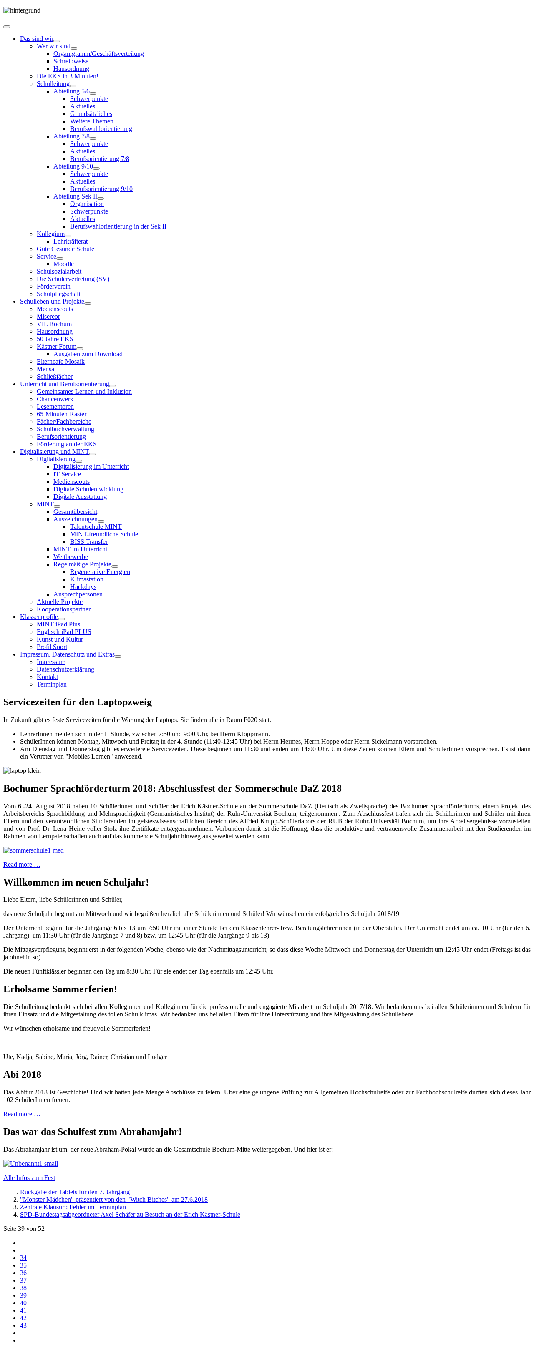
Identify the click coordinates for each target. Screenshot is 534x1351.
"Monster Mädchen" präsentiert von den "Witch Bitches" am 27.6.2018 (114, 1199)
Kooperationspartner (64, 609)
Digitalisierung (56, 459)
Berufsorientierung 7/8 (99, 158)
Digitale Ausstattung (80, 496)
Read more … (21, 864)
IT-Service (67, 474)
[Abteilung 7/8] (93, 138)
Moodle (63, 263)
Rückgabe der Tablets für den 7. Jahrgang (75, 1191)
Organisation (87, 203)
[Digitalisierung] (79, 461)
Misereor (48, 316)
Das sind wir (36, 38)
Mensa (45, 368)
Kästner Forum (56, 346)
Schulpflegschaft (59, 293)
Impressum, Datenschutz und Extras (67, 654)
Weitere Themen (91, 121)
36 (23, 1272)
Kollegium (51, 233)
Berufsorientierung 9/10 (101, 188)
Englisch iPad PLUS (64, 631)
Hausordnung (71, 68)
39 (23, 1295)
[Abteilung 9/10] (96, 168)
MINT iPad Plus (58, 624)
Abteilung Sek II (75, 196)
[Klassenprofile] (61, 619)
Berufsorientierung (61, 436)
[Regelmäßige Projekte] (114, 566)
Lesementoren (55, 406)
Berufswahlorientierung (101, 128)
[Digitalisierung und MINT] (92, 454)
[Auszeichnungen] (101, 521)
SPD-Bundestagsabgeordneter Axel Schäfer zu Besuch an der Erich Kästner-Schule (130, 1214)
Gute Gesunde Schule (65, 248)
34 (23, 1257)
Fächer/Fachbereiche (64, 421)
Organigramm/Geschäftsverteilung (98, 53)
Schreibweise (70, 61)
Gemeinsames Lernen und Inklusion (84, 391)
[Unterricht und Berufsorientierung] (112, 386)
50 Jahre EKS (55, 338)
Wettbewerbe (70, 556)
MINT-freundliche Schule (104, 534)
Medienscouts (55, 308)
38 (23, 1287)
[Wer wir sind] (74, 48)
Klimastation (86, 579)
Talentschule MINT (96, 526)
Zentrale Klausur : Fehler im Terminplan (73, 1206)
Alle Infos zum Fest (29, 1177)
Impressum (51, 661)
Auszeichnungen (75, 519)
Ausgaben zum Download (88, 353)
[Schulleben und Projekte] (87, 303)
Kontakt (47, 676)
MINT (45, 504)
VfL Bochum (54, 323)
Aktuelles (82, 106)
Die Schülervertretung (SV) (73, 278)
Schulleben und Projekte (52, 301)
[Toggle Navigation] (6, 26)
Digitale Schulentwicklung (88, 489)
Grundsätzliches (91, 113)
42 (23, 1317)
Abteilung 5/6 (71, 91)
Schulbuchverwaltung (65, 429)
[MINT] (57, 506)
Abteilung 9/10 (73, 166)
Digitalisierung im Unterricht (91, 466)
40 (23, 1302)
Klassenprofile (39, 616)
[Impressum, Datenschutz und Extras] (118, 656)
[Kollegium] (68, 236)
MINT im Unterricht (80, 549)
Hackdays (83, 586)
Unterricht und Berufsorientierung (64, 383)
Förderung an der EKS (67, 444)
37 (23, 1280)
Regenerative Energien (100, 571)
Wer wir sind (54, 46)
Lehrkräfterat (70, 241)
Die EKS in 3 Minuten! (67, 76)
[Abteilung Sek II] (100, 198)
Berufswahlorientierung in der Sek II (118, 226)
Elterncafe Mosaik (61, 361)
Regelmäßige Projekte (82, 564)
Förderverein (54, 286)
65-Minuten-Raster (61, 414)
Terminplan (52, 684)
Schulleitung (53, 83)
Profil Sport (52, 646)
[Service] (59, 258)
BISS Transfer (89, 541)
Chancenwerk (55, 399)
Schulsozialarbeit (59, 271)
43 (23, 1325)
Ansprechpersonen (78, 594)
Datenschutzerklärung (65, 669)
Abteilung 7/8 (71, 136)
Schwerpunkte (89, 98)
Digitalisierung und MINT (54, 451)
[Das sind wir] (56, 41)
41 (23, 1310)
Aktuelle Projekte (60, 601)
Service (46, 256)
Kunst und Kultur (60, 639)
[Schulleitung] (73, 86)
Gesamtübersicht (75, 511)
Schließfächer (55, 376)
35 (23, 1265)
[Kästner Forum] (79, 348)
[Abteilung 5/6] (93, 93)
